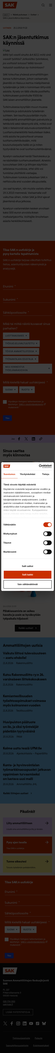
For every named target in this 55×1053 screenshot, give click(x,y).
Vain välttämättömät (27, 584)
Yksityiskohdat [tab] (27, 474)
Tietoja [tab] (45, 474)
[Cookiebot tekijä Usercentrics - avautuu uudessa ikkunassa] (39, 466)
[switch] (47, 533)
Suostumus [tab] (9, 474)
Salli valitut (27, 566)
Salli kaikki (27, 574)
